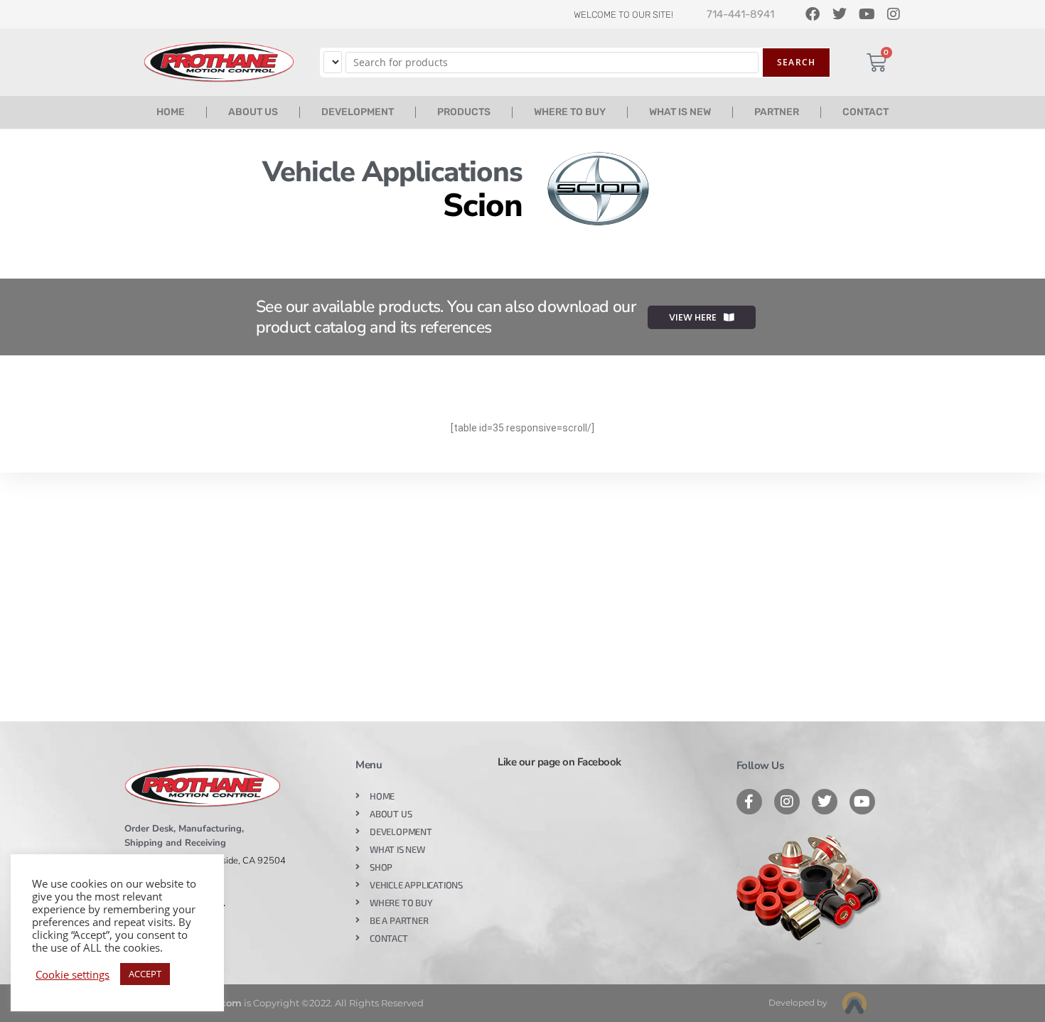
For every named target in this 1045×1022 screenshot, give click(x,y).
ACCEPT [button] (145, 973)
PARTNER (776, 112)
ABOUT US (253, 112)
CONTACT (865, 112)
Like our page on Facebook (559, 762)
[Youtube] (862, 801)
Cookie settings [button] (72, 974)
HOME (170, 112)
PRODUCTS (464, 112)
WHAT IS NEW (680, 112)
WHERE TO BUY (570, 112)
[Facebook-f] (749, 801)
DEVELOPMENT (357, 112)
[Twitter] (824, 801)
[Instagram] (787, 801)
